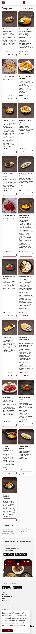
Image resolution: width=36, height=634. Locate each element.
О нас (3, 598)
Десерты (19, 533)
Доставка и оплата (7, 596)
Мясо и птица (5, 533)
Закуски (23, 528)
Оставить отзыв (7, 600)
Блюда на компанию (7, 528)
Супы (22, 531)
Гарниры (13, 533)
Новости (4, 594)
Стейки (28, 528)
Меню (3, 592)
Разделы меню (29, 8)
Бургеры (17, 528)
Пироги (27, 531)
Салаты (18, 531)
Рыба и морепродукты (8, 531)
